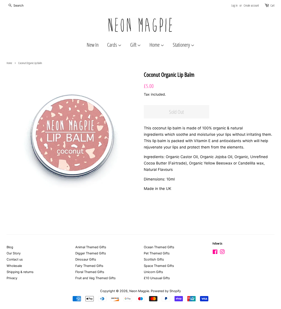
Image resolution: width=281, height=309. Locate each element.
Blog (10, 247)
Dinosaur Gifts (85, 259)
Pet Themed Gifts (157, 253)
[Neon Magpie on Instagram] (222, 252)
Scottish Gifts (154, 259)
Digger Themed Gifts (90, 253)
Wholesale (14, 266)
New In (93, 44)
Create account (251, 5)
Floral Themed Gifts (89, 272)
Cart (272, 5)
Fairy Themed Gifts (89, 266)
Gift (133, 44)
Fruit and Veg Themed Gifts (95, 278)
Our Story (14, 253)
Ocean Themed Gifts (159, 247)
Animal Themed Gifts (90, 247)
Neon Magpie (139, 291)
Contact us (15, 259)
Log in (234, 5)
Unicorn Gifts (153, 272)
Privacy (12, 278)
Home (155, 44)
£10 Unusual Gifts (157, 278)
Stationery (182, 44)
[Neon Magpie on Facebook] (215, 252)
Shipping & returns (20, 272)
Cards (112, 44)
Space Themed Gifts (159, 266)
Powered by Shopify (166, 291)
